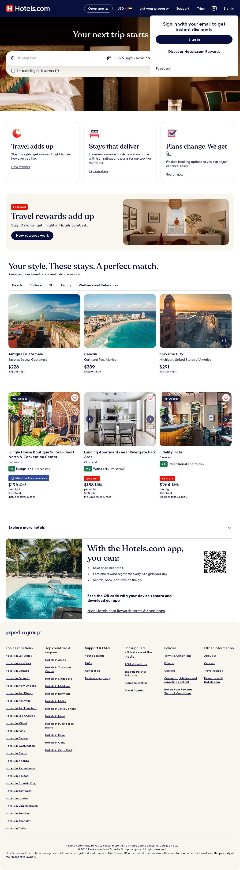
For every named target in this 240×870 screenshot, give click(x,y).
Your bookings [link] (94, 655)
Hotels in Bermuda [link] (58, 693)
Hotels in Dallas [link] (16, 828)
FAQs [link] (88, 663)
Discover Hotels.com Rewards (194, 51)
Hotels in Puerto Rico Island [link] (59, 725)
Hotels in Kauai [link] (55, 735)
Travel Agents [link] (134, 690)
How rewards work (32, 235)
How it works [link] (20, 167)
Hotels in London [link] (17, 798)
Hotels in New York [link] (18, 663)
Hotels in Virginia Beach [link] (22, 806)
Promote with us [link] (136, 683)
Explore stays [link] (98, 171)
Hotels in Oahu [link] (55, 742)
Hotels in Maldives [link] (57, 686)
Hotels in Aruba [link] (55, 660)
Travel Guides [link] (213, 670)
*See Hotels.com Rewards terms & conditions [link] (126, 610)
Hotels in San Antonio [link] (20, 768)
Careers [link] (209, 663)
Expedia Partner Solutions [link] (135, 673)
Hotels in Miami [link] (16, 723)
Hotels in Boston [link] (17, 776)
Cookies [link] (169, 670)
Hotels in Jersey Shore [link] (60, 708)
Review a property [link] (97, 678)
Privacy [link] (169, 663)
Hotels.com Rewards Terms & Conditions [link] (178, 691)
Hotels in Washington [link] (20, 745)
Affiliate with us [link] (136, 664)
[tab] (17, 285)
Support (182, 8)
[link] (194, 68)
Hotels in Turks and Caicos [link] (58, 669)
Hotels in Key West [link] (19, 791)
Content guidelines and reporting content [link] (180, 680)
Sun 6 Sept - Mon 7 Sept (135, 58)
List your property (154, 8)
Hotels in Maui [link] (55, 716)
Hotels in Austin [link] (16, 753)
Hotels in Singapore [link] (58, 678)
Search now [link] (174, 174)
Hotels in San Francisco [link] (21, 708)
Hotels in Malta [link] (55, 701)
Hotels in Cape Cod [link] (58, 750)
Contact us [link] (92, 670)
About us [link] (210, 655)
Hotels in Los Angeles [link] (20, 715)
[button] (120, 527)
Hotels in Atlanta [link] (17, 761)
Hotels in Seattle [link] (17, 813)
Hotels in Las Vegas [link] (19, 655)
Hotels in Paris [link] (15, 730)
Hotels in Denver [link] (17, 738)
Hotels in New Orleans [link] (21, 685)
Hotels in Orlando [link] (18, 678)
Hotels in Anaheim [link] (18, 821)
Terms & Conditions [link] (177, 655)
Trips (201, 8)
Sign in (229, 8)
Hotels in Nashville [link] (18, 700)
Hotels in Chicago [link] (18, 670)
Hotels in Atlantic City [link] (21, 783)
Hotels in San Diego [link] (19, 693)
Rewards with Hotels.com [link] (213, 680)
